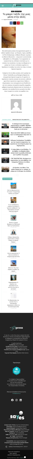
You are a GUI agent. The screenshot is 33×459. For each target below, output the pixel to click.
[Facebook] (11, 23)
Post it (7, 9)
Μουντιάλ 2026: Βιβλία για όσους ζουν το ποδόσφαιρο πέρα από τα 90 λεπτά (20, 134)
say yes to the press (7, 19)
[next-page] (17, 175)
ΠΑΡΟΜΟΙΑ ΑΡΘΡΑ (6, 119)
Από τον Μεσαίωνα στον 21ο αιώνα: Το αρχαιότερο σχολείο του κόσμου (13, 192)
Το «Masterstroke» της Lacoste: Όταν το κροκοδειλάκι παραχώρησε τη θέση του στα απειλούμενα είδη (13, 303)
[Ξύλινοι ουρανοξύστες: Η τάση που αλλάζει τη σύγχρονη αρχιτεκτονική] (13, 249)
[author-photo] (16, 109)
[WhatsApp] (21, 23)
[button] (2, 6)
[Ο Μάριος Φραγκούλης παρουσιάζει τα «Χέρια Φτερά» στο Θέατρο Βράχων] (13, 233)
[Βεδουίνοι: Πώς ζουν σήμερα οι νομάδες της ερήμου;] (13, 263)
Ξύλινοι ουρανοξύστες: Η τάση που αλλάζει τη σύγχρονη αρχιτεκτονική (13, 255)
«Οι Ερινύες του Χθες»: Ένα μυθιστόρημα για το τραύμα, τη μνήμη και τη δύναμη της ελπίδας (21, 169)
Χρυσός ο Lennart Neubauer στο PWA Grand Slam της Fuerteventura (13, 224)
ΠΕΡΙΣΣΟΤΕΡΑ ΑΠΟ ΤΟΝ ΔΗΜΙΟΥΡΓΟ (20, 119)
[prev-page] (15, 175)
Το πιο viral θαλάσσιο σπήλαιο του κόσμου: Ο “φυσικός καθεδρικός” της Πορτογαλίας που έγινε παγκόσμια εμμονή (13, 208)
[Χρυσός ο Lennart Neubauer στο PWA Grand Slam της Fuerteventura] (13, 218)
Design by (21, 457)
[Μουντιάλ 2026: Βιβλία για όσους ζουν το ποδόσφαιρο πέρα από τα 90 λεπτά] (5, 134)
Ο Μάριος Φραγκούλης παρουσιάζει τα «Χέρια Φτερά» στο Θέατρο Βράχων (13, 240)
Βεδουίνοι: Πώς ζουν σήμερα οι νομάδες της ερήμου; (13, 269)
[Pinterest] (18, 23)
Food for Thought (14, 9)
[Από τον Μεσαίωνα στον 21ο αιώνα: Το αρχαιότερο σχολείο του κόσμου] (13, 186)
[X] (14, 23)
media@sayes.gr (16, 393)
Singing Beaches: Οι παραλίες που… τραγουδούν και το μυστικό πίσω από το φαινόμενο (13, 286)
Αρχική (3, 9)
